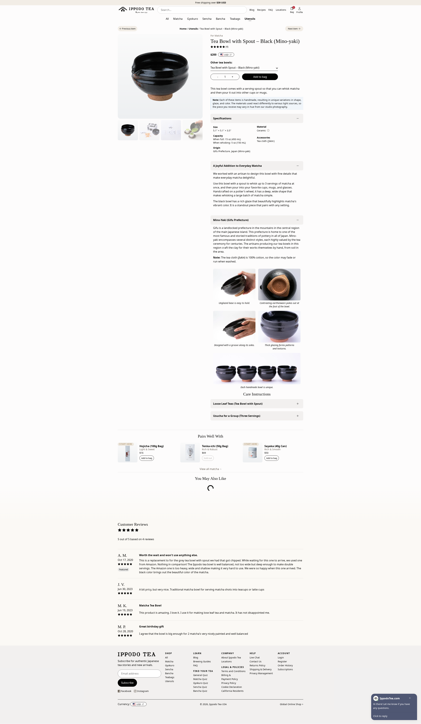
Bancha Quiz (200, 691)
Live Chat (255, 657)
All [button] (167, 19)
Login (281, 657)
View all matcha (210, 469)
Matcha (169, 661)
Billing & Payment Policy (229, 677)
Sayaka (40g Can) (275, 446)
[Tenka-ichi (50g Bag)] (190, 452)
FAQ (195, 665)
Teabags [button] (235, 19)
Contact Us (255, 661)
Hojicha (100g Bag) (151, 446)
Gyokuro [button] (192, 19)
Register (282, 661)
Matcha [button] (178, 19)
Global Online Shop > (291, 704)
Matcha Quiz (200, 679)
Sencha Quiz (200, 687)
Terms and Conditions (233, 671)
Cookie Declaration (231, 687)
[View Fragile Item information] (268, 130)
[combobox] (202, 9)
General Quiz (200, 675)
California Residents (232, 691)
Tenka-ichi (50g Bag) (215, 446)
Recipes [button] (261, 9)
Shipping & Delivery (261, 669)
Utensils (193, 28)
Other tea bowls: (221, 62)
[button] (127, 28)
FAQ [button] (270, 9)
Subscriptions (285, 669)
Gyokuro (169, 665)
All (166, 657)
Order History (285, 665)
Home (183, 28)
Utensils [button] (250, 19)
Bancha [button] (220, 19)
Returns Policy (257, 665)
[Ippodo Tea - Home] (136, 10)
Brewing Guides (202, 661)
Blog (195, 657)
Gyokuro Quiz (200, 683)
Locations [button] (281, 9)
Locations (226, 661)
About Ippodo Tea (231, 657)
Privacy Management (261, 673)
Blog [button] (251, 9)
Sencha (169, 669)
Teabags (169, 677)
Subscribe (127, 683)
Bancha (169, 673)
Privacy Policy (228, 683)
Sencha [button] (206, 19)
